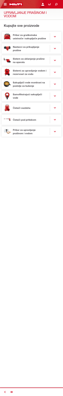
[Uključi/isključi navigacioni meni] (5, 4)
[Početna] (16, 4)
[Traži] (56, 4)
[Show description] (11, 392)
